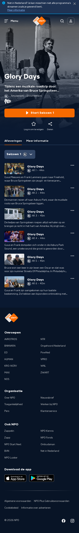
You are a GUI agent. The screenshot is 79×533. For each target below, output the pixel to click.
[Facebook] (63, 521)
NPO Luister (10, 457)
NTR (43, 339)
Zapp (7, 437)
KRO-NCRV (10, 366)
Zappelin (9, 431)
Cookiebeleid (11, 508)
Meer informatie (16, 10)
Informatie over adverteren (36, 508)
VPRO (44, 359)
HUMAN (8, 359)
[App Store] (15, 478)
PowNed (45, 352)
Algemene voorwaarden (17, 501)
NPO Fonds (47, 437)
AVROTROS (10, 339)
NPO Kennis (47, 431)
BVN (6, 451)
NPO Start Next (12, 444)
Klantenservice (49, 411)
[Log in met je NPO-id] (71, 21)
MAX (7, 372)
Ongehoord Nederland (53, 346)
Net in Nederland (50, 451)
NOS (6, 379)
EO (6, 352)
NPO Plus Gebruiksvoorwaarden (51, 501)
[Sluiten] (74, 3)
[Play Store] (41, 478)
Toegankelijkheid (13, 404)
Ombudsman (48, 444)
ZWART (45, 372)
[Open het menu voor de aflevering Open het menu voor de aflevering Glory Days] (72, 165)
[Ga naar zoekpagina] (62, 21)
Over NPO (9, 398)
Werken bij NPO (49, 404)
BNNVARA (10, 346)
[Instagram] (72, 521)
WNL (43, 366)
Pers (6, 411)
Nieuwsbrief (47, 398)
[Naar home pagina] (39, 21)
